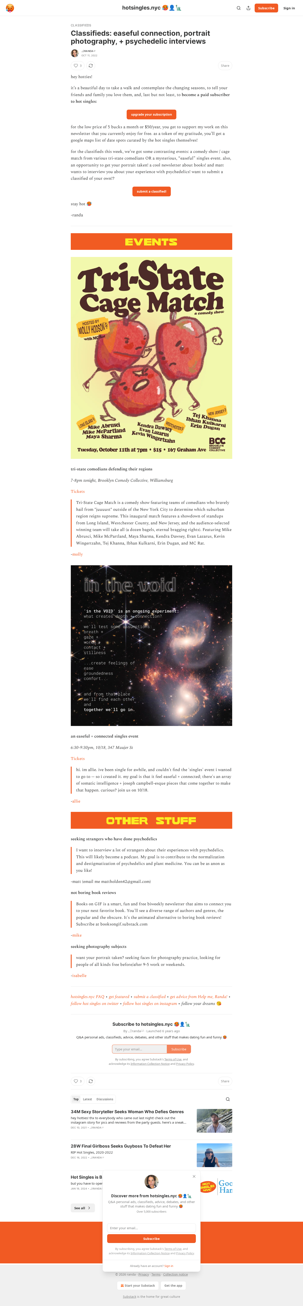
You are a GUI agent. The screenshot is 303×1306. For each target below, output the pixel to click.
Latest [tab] (87, 1099)
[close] (194, 1176)
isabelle (79, 976)
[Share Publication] (248, 8)
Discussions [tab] (104, 1099)
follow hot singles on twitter (95, 1003)
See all (79, 1208)
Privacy (143, 1274)
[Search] (238, 8)
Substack (129, 1296)
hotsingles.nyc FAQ (87, 997)
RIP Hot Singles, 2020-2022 (92, 1152)
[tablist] (93, 1099)
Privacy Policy (185, 1253)
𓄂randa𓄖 (88, 51)
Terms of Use (172, 1249)
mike (77, 935)
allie (76, 801)
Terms (156, 1274)
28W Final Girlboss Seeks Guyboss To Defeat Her (121, 1146)
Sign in (289, 8)
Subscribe (266, 8)
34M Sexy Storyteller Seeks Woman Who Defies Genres (127, 1111)
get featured (119, 997)
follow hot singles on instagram (150, 1003)
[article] (151, 1122)
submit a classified (150, 997)
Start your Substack (140, 1285)
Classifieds (81, 25)
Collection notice (175, 1274)
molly (77, 554)
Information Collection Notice (150, 1253)
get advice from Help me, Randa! (198, 997)
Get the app (173, 1285)
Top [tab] (76, 1099)
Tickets (78, 491)
